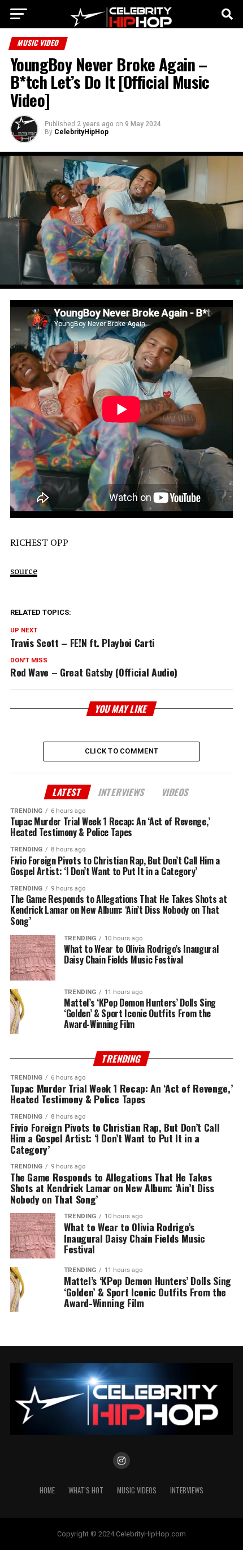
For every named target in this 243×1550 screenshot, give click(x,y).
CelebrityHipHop (81, 132)
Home (47, 1490)
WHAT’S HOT (85, 1490)
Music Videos (137, 1490)
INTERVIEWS (186, 1490)
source (23, 570)
